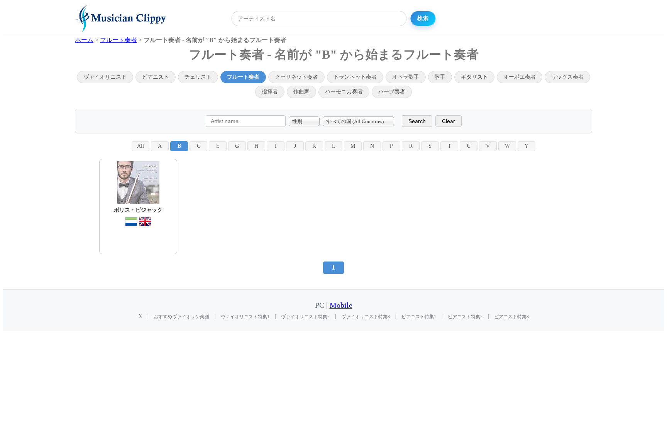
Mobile (341, 305)
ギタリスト (474, 77)
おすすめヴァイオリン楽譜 (181, 316)
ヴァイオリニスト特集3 (365, 316)
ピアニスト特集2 (465, 316)
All (140, 146)
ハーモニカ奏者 (344, 91)
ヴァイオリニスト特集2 (305, 316)
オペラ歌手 (405, 77)
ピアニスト (155, 77)
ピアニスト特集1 (418, 316)
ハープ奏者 (391, 91)
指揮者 (270, 91)
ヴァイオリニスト (105, 77)
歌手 (440, 77)
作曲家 (301, 91)
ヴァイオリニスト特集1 (245, 316)
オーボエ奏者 (519, 77)
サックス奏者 (567, 77)
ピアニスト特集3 (511, 316)
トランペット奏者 (355, 77)
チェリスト (198, 77)
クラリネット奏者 (296, 77)
